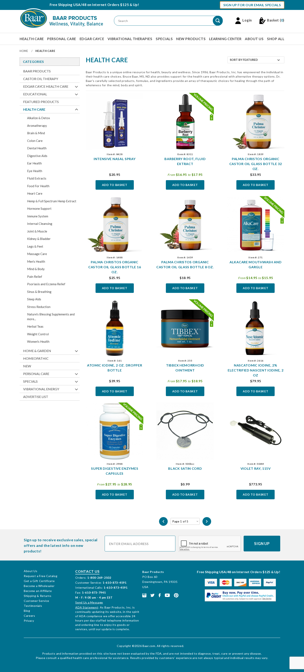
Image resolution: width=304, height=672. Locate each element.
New (27, 366)
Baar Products (37, 71)
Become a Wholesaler (39, 586)
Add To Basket (114, 185)
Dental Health (37, 148)
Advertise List (35, 397)
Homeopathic (36, 358)
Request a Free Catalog (40, 576)
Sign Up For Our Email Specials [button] (252, 5)
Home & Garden (37, 351)
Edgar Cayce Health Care (45, 86)
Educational (35, 94)
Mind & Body (36, 269)
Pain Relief (34, 276)
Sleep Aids (34, 299)
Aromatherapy (37, 125)
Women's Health (38, 341)
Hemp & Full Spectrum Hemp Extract (51, 201)
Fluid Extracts (36, 178)
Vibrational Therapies (130, 39)
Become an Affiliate (38, 591)
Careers (29, 615)
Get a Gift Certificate (39, 581)
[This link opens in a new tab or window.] (144, 595)
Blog (27, 610)
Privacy (29, 620)
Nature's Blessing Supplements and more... (51, 316)
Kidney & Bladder (39, 239)
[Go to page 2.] (206, 521)
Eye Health (34, 171)
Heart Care (34, 193)
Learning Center (225, 39)
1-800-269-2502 (99, 577)
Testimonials (33, 605)
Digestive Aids (37, 156)
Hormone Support (39, 208)
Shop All (275, 39)
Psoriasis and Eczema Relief (46, 284)
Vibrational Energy (41, 389)
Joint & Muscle (37, 231)
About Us (254, 39)
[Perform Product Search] (218, 21)
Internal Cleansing (39, 223)
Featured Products (41, 102)
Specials (164, 39)
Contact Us (87, 571)
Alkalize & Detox (38, 118)
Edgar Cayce (92, 39)
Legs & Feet (35, 246)
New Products (191, 39)
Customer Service (36, 601)
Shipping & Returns (37, 596)
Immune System (37, 216)
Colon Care (35, 141)
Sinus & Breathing (39, 291)
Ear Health (34, 163)
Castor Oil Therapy (40, 79)
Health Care (32, 39)
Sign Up (262, 543)
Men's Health (36, 261)
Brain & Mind (36, 133)
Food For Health (38, 186)
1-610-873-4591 (115, 582)
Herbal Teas (35, 326)
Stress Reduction (38, 307)
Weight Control (38, 334)
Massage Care (37, 254)
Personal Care (61, 39)
